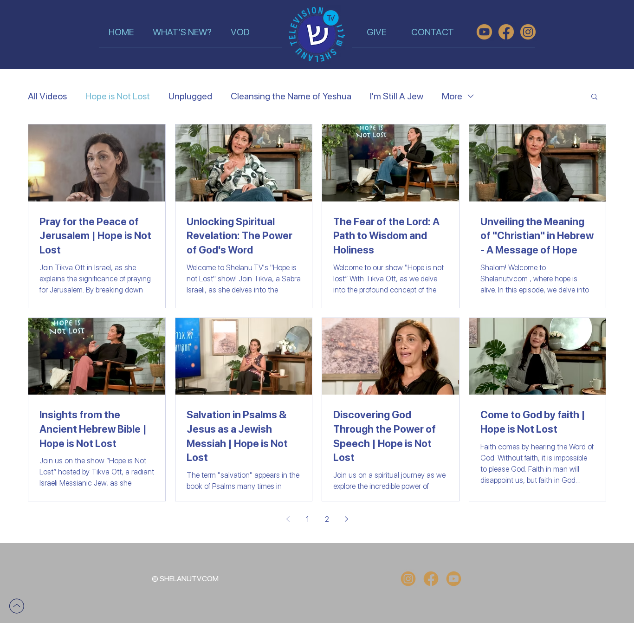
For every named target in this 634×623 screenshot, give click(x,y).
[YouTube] (454, 579)
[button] (594, 97)
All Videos (47, 96)
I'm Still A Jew (396, 96)
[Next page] (346, 519)
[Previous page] (287, 519)
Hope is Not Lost (117, 96)
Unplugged (190, 96)
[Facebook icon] (431, 579)
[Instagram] (408, 579)
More (452, 96)
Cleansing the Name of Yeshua (291, 96)
